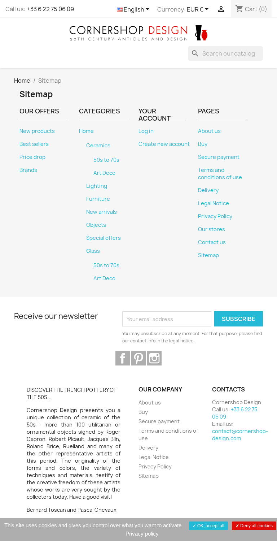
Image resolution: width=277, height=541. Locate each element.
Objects (96, 225)
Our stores (211, 229)
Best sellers (34, 144)
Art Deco (104, 173)
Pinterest (138, 358)
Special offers (103, 238)
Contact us (212, 242)
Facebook (122, 358)
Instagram (154, 358)
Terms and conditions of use (220, 173)
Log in (146, 131)
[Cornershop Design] (138, 32)
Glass (93, 251)
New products (37, 131)
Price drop (32, 157)
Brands (28, 170)
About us (209, 131)
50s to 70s (106, 160)
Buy (202, 144)
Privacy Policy (215, 216)
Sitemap (208, 255)
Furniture (98, 199)
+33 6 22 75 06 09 (50, 9)
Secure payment (218, 157)
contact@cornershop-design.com (240, 435)
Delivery (208, 190)
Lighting (96, 186)
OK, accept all (210, 525)
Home (86, 131)
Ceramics (98, 145)
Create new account (164, 144)
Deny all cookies (256, 525)
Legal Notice (213, 203)
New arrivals (101, 212)
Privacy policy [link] (142, 534)
